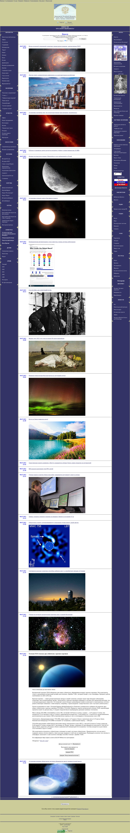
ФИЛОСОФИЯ (9, 142)
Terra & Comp (44, 741)
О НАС (121, 233)
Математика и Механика (120, 160)
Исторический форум (7, 198)
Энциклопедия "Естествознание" (118, 102)
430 (76, 797)
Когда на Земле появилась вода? (38, 419)
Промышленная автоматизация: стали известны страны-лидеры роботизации (52, 242)
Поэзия (4, 60)
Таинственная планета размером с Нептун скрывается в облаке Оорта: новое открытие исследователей (60, 463)
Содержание (9, 1)
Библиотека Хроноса (119, 197)
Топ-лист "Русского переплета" (118, 289)
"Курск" (4, 50)
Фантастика (5, 253)
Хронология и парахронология (6, 167)
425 (64, 797)
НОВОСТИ (121, 299)
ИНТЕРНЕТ (121, 283)
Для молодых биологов (121, 187)
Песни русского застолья (120, 223)
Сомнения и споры (6, 70)
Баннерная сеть (117, 292)
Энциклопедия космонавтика (117, 98)
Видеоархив (5, 137)
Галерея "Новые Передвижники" (65, 818)
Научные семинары (118, 115)
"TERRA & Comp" (118, 128)
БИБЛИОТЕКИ (121, 192)
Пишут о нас (117, 248)
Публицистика (5, 47)
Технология (117, 163)
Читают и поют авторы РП (120, 209)
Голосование (34, 1)
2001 (3, 272)
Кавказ (3, 52)
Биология (116, 155)
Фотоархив (5, 279)
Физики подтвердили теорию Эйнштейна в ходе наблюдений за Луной (50, 156)
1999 (3, 277)
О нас (15, 1)
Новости (26, 1)
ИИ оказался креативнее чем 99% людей (41, 469)
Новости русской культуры (8, 37)
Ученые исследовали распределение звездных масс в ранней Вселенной (50, 614)
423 (59, 797)
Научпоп (116, 199)
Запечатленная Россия (7, 175)
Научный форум (6, 190)
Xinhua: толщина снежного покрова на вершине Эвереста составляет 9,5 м (51, 516)
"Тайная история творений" (9, 98)
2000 (3, 274)
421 (54, 797)
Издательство (5, 78)
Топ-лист (42, 1)
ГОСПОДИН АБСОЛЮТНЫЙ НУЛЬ (40, 290)
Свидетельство (63, 35)
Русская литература (119, 170)
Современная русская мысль (9, 146)
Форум (3, 256)
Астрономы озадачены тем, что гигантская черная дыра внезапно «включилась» (53, 112)
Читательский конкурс (8, 240)
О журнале (116, 243)
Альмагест (4, 173)
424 (61, 797)
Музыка (4, 125)
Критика (4, 68)
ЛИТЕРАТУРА (9, 32)
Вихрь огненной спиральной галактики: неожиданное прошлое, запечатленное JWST (55, 46)
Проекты (116, 263)
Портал (2, 1)
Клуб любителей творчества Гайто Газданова (9, 217)
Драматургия (5, 62)
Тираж (115, 251)
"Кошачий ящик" (6, 103)
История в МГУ (6, 161)
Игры (115, 221)
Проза (3, 57)
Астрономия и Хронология (8, 170)
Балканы (4, 55)
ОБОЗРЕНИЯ (9, 88)
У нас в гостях (5, 75)
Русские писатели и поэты (120, 270)
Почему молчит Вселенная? (121, 42)
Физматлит (116, 108)
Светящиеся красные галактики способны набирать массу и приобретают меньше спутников (57, 571)
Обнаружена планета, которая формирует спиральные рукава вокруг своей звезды (54, 522)
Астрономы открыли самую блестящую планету (43, 198)
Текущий (4, 264)
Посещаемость (117, 265)
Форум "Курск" (6, 195)
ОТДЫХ (121, 213)
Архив (65, 816)
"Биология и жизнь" (118, 135)
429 (73, 797)
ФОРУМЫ (9, 183)
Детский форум (6, 200)
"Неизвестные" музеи (7, 128)
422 (57, 797)
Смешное (116, 228)
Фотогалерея (5, 123)
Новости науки (117, 309)
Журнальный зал (6, 83)
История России (6, 158)
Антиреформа (117, 148)
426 (66, 797)
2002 (3, 269)
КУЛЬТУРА (9, 113)
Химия (115, 168)
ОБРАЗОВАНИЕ (121, 140)
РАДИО (121, 204)
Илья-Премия (5, 243)
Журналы (116, 268)
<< (52, 797)
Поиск (115, 260)
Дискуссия (49, 1)
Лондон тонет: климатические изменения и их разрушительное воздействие (52, 75)
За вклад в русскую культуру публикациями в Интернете (9, 234)
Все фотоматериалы (7, 282)
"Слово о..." (5, 95)
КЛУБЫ (9, 205)
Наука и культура (118, 71)
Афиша (4, 39)
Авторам (116, 240)
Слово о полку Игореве (8, 164)
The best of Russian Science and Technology (120, 318)
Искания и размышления (8, 65)
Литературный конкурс (8, 237)
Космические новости (119, 95)
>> (78, 797)
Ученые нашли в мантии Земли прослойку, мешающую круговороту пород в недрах (54, 474)
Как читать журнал (118, 245)
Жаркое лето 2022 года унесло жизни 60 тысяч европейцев (46, 338)
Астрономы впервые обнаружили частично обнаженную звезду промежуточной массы (55, 761)
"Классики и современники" (9, 93)
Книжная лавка (5, 80)
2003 (3, 266)
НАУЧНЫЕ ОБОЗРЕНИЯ (121, 120)
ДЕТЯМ (9, 247)
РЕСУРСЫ (121, 255)
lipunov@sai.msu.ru (82, 809)
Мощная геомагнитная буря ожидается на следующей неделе (47, 375)
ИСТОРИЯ (9, 154)
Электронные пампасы (7, 251)
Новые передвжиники (7, 120)
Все (115, 304)
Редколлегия (117, 238)
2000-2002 (121, 74)
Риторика (4, 130)
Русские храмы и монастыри (6, 134)
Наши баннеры (117, 295)
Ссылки (68, 816)
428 (71, 797)
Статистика (73, 816)
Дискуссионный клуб (7, 187)
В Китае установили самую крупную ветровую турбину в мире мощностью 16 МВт (54, 150)
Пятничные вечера (6, 210)
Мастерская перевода (7, 225)
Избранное (116, 273)
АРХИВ (9, 261)
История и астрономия (119, 66)
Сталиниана (5, 178)
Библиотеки (117, 276)
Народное (116, 226)
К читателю (5, 42)
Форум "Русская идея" (7, 192)
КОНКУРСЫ (9, 229)
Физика (115, 165)
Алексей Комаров (66, 824)
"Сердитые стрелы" (7, 108)
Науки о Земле (117, 157)
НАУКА (121, 32)
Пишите (20, 1)
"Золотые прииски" (7, 105)
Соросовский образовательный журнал (120, 152)
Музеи (115, 218)
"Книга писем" (5, 100)
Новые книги (5, 73)
